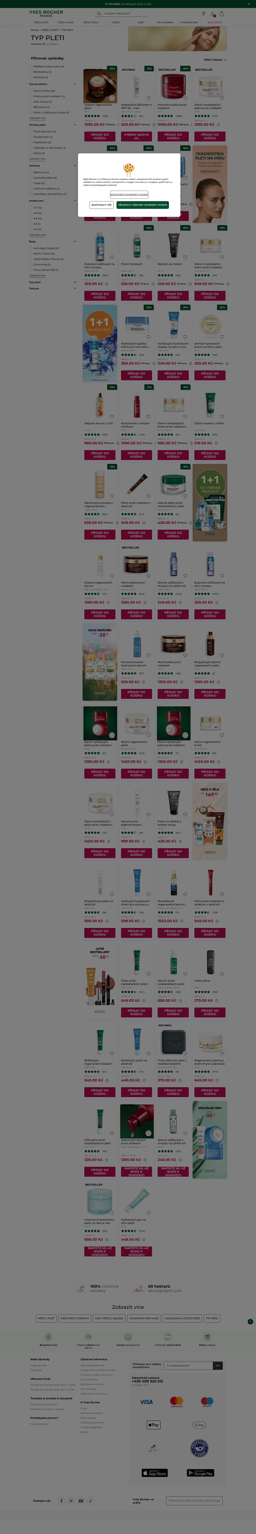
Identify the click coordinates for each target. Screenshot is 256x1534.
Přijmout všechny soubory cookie (142, 205)
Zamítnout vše (101, 205)
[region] (129, 185)
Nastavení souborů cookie (129, 194)
